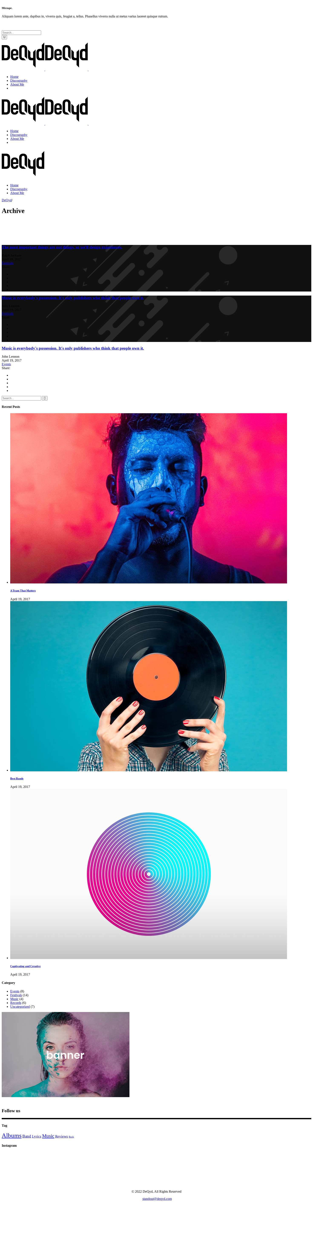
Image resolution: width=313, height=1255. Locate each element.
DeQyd (7, 200)
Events (6, 364)
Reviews (61, 1136)
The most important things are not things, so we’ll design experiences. (62, 247)
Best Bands (16, 778)
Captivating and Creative (25, 966)
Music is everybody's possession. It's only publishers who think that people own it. (73, 298)
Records (15, 1003)
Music (14, 999)
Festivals (7, 263)
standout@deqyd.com (157, 1199)
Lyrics (36, 1136)
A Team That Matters (23, 590)
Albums (12, 1135)
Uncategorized (20, 1006)
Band (26, 1136)
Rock (71, 1137)
